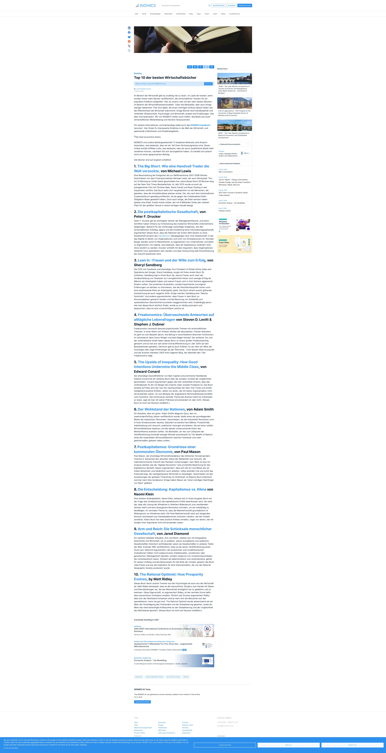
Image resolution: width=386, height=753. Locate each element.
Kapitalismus (164, 236)
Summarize (208, 84)
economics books (173, 677)
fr (212, 67)
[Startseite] (146, 5)
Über (136, 722)
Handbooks (162, 728)
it (200, 67)
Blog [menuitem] (191, 14)
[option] (235, 153)
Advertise (162, 722)
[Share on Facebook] (129, 32)
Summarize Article (142, 702)
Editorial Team (187, 725)
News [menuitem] (223, 14)
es (195, 67)
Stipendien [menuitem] (168, 14)
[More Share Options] (129, 50)
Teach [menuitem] (207, 14)
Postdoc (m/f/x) (225, 211)
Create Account (245, 5)
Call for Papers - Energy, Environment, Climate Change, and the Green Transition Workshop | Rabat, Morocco (234, 182)
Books (186, 677)
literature (138, 677)
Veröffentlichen (219, 5)
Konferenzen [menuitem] (181, 14)
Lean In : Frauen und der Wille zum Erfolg (171, 260)
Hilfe (136, 725)
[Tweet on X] (129, 46)
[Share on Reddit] (129, 41)
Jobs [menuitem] (136, 14)
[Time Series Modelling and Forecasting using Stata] (245, 153)
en (189, 67)
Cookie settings (225, 745)
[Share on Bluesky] (129, 37)
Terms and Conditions (166, 733)
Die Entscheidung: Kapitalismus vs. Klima (171, 489)
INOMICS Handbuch (200, 125)
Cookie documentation (11, 748)
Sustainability (187, 730)
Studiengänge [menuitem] (155, 14)
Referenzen (138, 730)
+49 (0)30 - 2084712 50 (227, 722)
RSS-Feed (162, 730)
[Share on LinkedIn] (129, 28)
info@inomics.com (225, 726)
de (206, 67)
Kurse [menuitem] (144, 14)
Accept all (352, 745)
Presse (160, 725)
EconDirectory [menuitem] (234, 14)
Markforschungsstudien (143, 728)
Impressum (186, 733)
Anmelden (232, 5)
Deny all (288, 745)
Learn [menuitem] (215, 14)
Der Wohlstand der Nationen (161, 409)
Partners (185, 728)
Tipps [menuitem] (199, 14)
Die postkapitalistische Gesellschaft (167, 212)
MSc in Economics (226, 172)
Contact (185, 722)
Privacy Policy (139, 733)
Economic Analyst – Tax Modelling (232, 203)
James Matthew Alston (143, 89)
